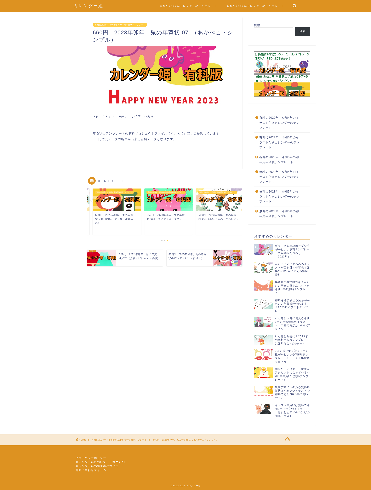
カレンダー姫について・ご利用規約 (100, 462)
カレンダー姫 (88, 5)
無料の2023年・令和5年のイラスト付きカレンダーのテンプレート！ (279, 196)
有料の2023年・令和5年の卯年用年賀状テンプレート (120, 25)
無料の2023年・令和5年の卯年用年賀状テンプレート (279, 214)
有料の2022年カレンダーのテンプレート (255, 6)
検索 (257, 25)
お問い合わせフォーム (90, 470)
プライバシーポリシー (90, 457)
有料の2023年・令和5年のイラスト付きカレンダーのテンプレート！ (279, 142)
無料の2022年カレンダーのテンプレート (188, 6)
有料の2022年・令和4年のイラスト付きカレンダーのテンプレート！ (279, 122)
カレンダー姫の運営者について (97, 466)
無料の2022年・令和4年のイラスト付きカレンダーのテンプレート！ (279, 176)
